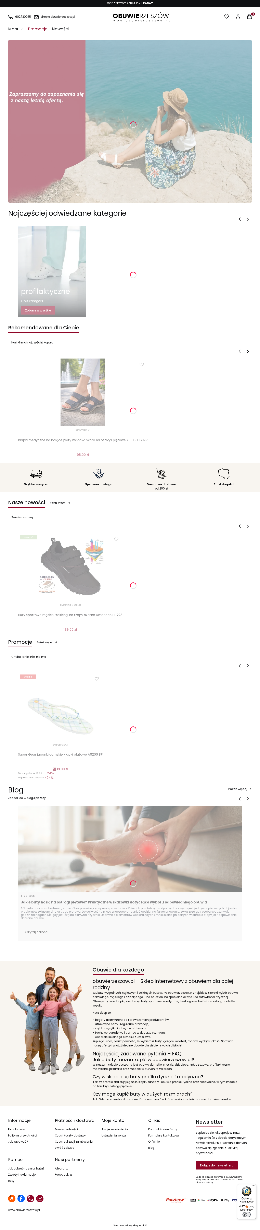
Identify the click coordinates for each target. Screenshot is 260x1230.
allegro (11, 1198)
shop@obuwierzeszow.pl (58, 17)
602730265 (23, 17)
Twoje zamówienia (115, 1129)
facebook (21, 1198)
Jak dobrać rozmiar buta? (26, 1168)
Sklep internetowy (128, 1225)
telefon (30, 1198)
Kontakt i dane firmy (162, 1129)
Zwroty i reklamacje (22, 1175)
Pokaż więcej (57, 502)
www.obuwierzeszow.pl (24, 1210)
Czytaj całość (36, 932)
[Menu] (253, 1186)
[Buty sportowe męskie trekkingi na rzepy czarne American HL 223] (70, 567)
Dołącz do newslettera (217, 1165)
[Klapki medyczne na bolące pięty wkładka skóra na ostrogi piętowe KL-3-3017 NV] (82, 392)
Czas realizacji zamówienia (74, 1142)
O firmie (154, 1142)
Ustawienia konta (114, 1135)
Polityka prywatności (22, 1135)
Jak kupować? (18, 1142)
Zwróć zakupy (64, 1148)
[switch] (247, 1214)
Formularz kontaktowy (164, 1135)
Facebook (62, 1175)
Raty (11, 1181)
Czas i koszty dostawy (70, 1135)
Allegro (60, 1168)
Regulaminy (16, 1129)
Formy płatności (66, 1129)
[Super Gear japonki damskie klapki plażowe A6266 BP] (60, 706)
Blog (151, 1148)
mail (39, 1198)
